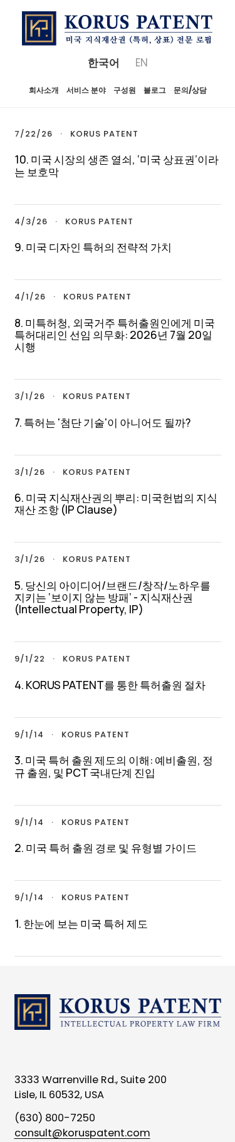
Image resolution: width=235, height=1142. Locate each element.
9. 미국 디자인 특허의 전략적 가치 (93, 246)
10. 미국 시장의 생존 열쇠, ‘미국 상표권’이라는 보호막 (116, 165)
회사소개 (44, 90)
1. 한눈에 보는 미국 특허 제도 (81, 923)
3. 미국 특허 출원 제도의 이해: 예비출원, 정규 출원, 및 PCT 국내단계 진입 (113, 765)
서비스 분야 (86, 90)
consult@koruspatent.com (82, 1133)
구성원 (124, 90)
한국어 (104, 62)
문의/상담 (190, 90)
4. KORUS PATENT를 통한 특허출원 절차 (110, 684)
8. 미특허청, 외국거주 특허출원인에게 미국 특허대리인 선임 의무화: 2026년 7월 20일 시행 (114, 334)
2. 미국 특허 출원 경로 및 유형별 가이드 (105, 847)
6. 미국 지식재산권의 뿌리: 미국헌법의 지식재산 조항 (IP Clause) (115, 503)
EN (141, 62)
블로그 (155, 90)
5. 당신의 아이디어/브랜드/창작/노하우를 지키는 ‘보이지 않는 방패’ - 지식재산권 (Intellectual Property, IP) (112, 597)
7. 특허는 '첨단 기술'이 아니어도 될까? (102, 422)
